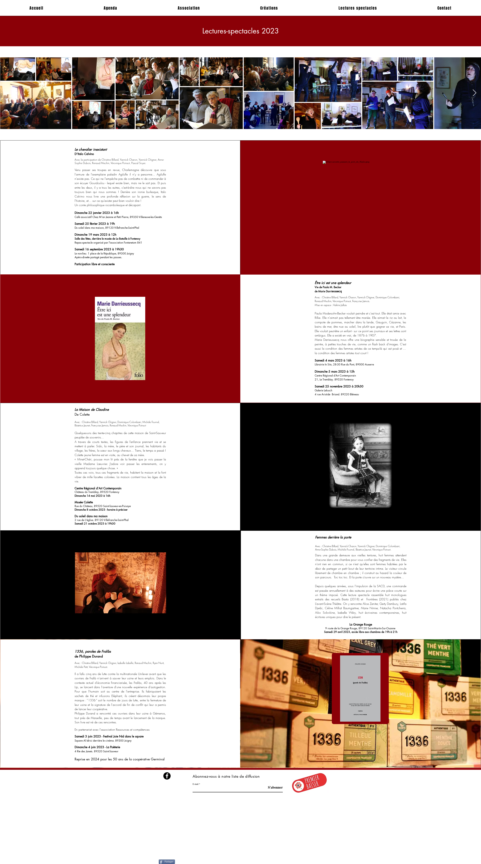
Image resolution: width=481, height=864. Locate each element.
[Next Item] (474, 93)
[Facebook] (167, 776)
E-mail (195, 784)
